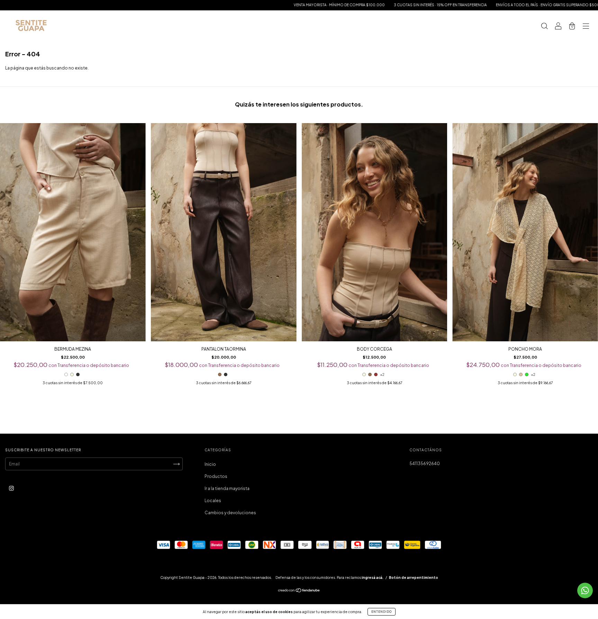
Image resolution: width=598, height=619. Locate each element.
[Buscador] (544, 26)
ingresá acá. (372, 577)
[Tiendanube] (299, 591)
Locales (213, 500)
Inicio (210, 464)
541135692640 (424, 463)
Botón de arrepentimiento (413, 577)
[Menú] (585, 26)
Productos (216, 476)
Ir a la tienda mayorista (227, 488)
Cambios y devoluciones (230, 512)
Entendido (381, 611)
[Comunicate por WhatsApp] (585, 590)
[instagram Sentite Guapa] (11, 488)
